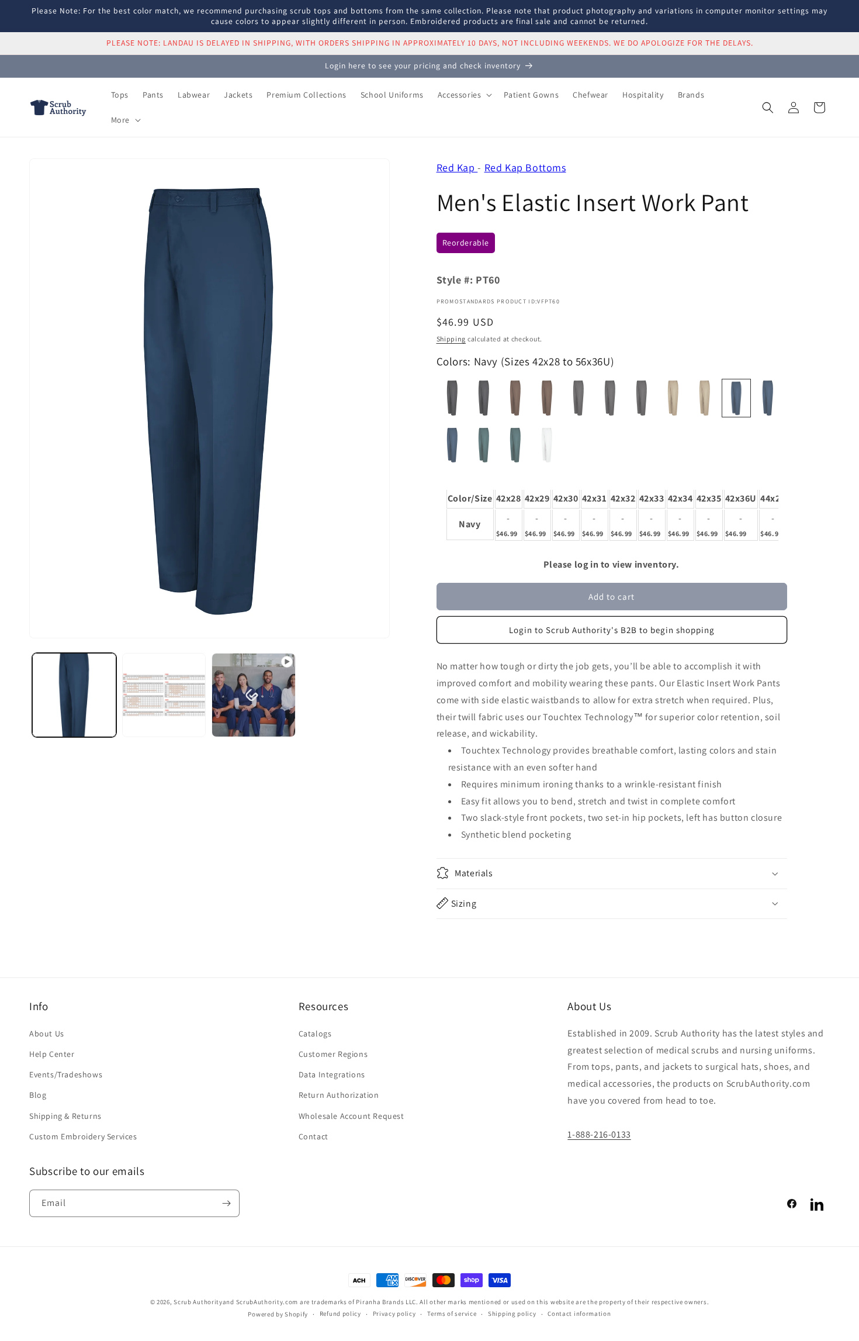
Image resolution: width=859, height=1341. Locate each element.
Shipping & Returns (65, 1115)
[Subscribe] (226, 1203)
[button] (464, 94)
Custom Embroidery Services (83, 1136)
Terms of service (451, 1313)
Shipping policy (512, 1313)
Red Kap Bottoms (525, 167)
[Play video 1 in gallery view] (254, 695)
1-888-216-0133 (599, 1134)
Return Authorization (339, 1094)
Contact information (579, 1313)
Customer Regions (333, 1053)
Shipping (451, 338)
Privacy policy (394, 1313)
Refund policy (340, 1313)
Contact (313, 1136)
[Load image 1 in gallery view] (74, 695)
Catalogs (315, 1033)
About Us (46, 1033)
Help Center (52, 1053)
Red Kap (457, 167)
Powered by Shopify (278, 1314)
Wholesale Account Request (351, 1115)
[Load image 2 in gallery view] (164, 695)
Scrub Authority (198, 1302)
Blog (37, 1094)
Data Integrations (332, 1074)
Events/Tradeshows (65, 1074)
